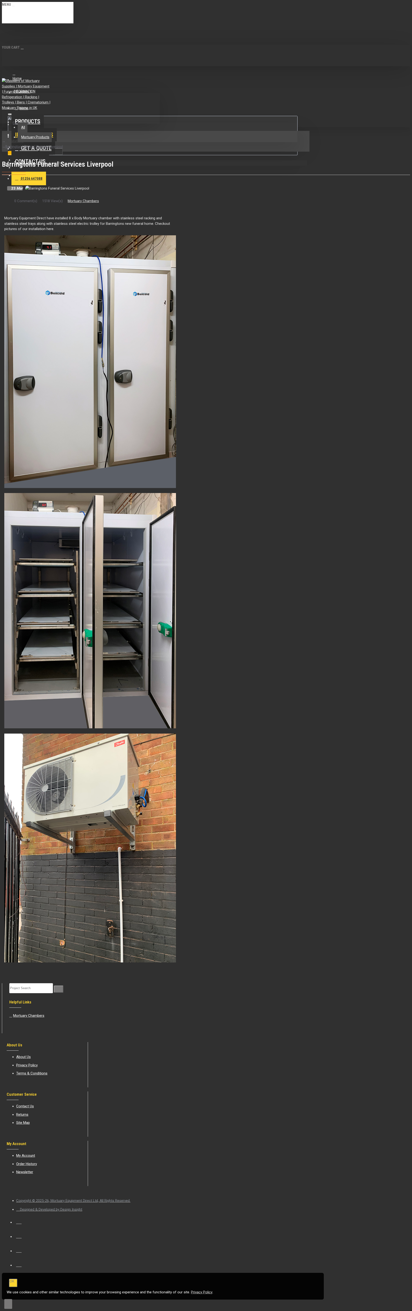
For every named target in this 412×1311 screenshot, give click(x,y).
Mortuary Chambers (83, 201)
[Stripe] (19, 1264)
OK (12, 1281)
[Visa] (19, 1221)
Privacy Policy (201, 1292)
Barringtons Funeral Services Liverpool (34, 147)
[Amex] (19, 1249)
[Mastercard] (19, 1235)
